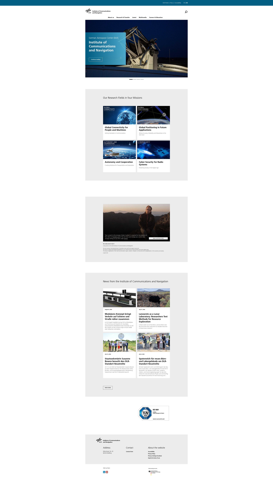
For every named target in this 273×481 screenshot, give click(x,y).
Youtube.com (116, 237)
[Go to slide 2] (134, 79)
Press (171, 3)
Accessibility (178, 3)
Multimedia (143, 17)
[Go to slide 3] (138, 79)
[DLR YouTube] (107, 472)
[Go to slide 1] (131, 79)
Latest (134, 17)
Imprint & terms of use (154, 458)
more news (108, 387)
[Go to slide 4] (142, 79)
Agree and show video (158, 238)
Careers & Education (156, 17)
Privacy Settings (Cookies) (155, 456)
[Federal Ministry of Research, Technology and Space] (156, 477)
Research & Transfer (123, 17)
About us (111, 17)
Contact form (129, 451)
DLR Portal (165, 3)
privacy (126, 238)
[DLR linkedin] (104, 472)
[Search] (186, 11)
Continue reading (95, 59)
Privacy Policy (151, 453)
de (184, 3)
